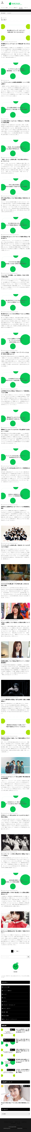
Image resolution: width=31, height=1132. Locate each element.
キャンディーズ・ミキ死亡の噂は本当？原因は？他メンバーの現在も (15, 854)
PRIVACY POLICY (8, 1122)
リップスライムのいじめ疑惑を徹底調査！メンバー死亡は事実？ (15, 83)
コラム (4, 997)
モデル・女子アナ (7, 1008)
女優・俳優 (5, 1012)
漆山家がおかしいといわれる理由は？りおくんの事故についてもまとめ (15, 314)
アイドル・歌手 (4, 7)
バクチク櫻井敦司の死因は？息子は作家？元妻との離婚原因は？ (15, 700)
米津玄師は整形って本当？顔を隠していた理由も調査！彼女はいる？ (15, 893)
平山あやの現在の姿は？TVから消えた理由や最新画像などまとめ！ (15, 1103)
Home (18, 1123)
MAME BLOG (19, 1126)
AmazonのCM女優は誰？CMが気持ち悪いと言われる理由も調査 (15, 584)
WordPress (24, 1128)
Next (17, 951)
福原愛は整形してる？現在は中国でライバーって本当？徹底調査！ (15, 661)
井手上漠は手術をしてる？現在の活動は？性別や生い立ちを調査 (15, 198)
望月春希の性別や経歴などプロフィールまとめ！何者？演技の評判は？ (22, 1061)
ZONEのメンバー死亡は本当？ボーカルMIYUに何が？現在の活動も (15, 816)
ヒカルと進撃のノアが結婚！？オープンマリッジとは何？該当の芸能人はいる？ (15, 353)
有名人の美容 (6, 1015)
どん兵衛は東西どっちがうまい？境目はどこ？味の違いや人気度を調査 (15, 121)
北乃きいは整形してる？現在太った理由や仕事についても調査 (15, 623)
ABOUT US (17, 1122)
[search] (28, 956)
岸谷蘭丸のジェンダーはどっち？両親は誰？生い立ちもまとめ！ (15, 44)
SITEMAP (13, 1123)
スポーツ (26, 7)
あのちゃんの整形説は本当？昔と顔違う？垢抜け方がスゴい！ (15, 931)
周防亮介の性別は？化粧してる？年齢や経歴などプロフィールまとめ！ (15, 738)
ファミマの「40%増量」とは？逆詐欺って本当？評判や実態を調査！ (15, 275)
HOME (3, 13)
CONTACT (24, 1122)
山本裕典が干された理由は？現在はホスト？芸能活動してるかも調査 (15, 391)
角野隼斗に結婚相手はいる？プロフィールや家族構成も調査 (15, 507)
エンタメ (21, 7)
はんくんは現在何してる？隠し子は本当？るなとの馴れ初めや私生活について (22, 1031)
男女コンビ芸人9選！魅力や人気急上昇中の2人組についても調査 (23, 1041)
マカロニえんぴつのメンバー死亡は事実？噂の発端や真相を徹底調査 (15, 777)
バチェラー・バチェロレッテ (9, 1004)
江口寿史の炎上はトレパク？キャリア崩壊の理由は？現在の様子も (15, 237)
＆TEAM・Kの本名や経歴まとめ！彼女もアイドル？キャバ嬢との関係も (23, 1071)
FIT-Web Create (13, 1128)
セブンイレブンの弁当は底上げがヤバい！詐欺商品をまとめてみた (15, 468)
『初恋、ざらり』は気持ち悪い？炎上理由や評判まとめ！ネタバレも (15, 160)
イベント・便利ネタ (13, 7)
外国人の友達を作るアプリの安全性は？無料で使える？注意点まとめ (22, 1051)
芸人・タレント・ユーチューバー (10, 1019)
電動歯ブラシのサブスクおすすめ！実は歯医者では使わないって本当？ (15, 430)
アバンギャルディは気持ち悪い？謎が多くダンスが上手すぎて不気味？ (15, 546)
